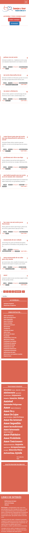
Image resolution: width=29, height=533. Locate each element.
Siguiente (17, 291)
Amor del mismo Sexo (10, 317)
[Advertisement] (14, 40)
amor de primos (18, 417)
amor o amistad (8, 432)
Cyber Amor (7, 332)
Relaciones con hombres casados (13, 354)
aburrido (18, 390)
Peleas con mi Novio (11, 57)
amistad (8, 401)
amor (5, 275)
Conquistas (21, 184)
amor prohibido (12, 438)
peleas (7, 284)
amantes (13, 398)
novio (7, 68)
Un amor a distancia (11, 91)
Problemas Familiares (10, 348)
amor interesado (11, 429)
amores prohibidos (10, 268)
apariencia (7, 447)
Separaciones (7, 356)
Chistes (7, 505)
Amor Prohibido (8, 321)
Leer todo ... (24, 68)
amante (6, 398)
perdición (17, 251)
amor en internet (13, 419)
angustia (19, 444)
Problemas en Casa (9, 346)
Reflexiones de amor (9, 352)
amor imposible (12, 423)
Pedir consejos (14, 19)
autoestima (9, 453)
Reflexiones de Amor (10, 501)
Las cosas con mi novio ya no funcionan (12, 223)
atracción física (15, 450)
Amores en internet (9, 325)
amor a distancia (16, 408)
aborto (13, 390)
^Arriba (4, 296)
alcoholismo (7, 395)
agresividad (18, 393)
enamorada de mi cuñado (12, 240)
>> (23, 291)
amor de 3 (8, 100)
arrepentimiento (18, 447)
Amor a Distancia (22, 98)
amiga (21, 398)
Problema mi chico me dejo (13, 157)
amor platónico (12, 434)
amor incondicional (13, 426)
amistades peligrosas (13, 404)
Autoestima (7, 326)
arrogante (6, 450)
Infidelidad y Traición (10, 337)
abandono (8, 390)
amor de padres (8, 417)
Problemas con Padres (10, 341)
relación (4, 186)
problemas (8, 84)
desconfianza (14, 84)
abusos (23, 390)
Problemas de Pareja (23, 66)
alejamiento (16, 395)
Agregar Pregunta (9, 303)
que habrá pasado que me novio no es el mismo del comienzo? (14, 176)
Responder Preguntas (10, 305)
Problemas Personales (6, 251)
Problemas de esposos (10, 343)
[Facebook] (5, 489)
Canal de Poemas (9, 503)
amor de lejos (11, 414)
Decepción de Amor (9, 334)
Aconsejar (14, 23)
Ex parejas (7, 335)
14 (27, 91)
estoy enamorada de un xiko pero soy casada (12, 258)
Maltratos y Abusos (9, 339)
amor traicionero (13, 441)
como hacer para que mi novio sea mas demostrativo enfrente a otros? (13, 138)
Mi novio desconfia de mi (12, 75)
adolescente (9, 392)
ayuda (18, 452)
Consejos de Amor (9, 330)
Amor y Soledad (8, 323)
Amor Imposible (8, 319)
